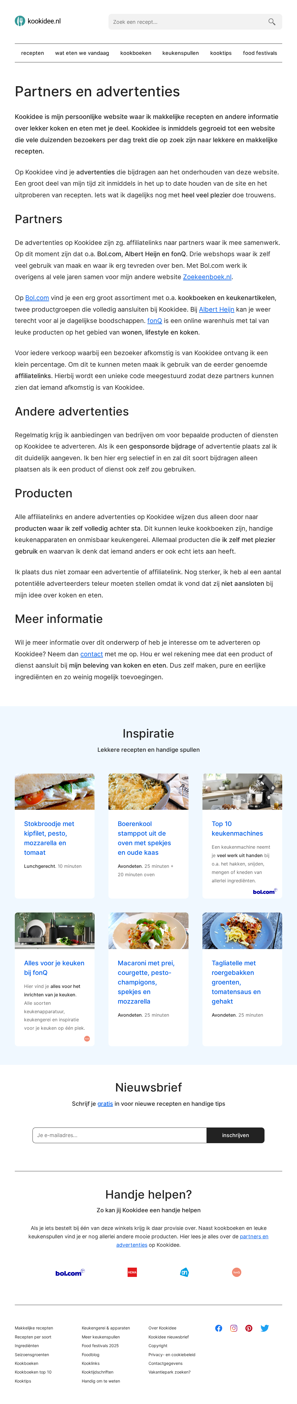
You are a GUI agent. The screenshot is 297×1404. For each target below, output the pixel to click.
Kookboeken (135, 53)
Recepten (32, 53)
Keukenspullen (180, 53)
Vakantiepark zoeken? (169, 1371)
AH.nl (184, 1272)
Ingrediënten (27, 1345)
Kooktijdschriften (97, 1371)
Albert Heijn (216, 309)
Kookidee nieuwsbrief (168, 1336)
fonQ (154, 320)
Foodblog (90, 1354)
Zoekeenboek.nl (207, 277)
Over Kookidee (162, 1327)
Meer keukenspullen (101, 1336)
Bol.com (37, 297)
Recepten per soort (33, 1336)
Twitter (264, 1328)
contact (91, 654)
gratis (105, 1103)
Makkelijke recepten (34, 1327)
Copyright (157, 1345)
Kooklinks (90, 1363)
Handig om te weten (101, 1380)
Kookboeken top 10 (33, 1371)
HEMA (132, 1272)
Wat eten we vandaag (82, 53)
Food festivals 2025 (100, 1345)
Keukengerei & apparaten (106, 1327)
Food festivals (260, 53)
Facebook (218, 1328)
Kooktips (221, 53)
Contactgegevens (165, 1363)
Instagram (233, 1328)
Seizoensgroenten (32, 1354)
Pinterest (248, 1328)
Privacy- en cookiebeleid (171, 1354)
